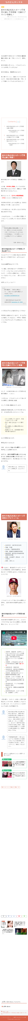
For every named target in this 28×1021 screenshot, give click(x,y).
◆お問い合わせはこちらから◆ (20, 1017)
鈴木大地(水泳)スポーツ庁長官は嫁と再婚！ (15, 127)
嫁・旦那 (17, 787)
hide (18, 121)
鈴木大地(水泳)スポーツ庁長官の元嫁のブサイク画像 (15, 136)
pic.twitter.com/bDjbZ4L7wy (12, 295)
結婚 (12, 787)
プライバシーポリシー (6, 1017)
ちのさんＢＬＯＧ (14, 2)
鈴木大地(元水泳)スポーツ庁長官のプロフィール (15, 140)
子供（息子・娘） (6, 787)
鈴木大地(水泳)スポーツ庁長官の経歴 (16, 144)
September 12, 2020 (17, 302)
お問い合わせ (6, 1006)
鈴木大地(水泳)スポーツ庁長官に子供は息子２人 (16, 131)
